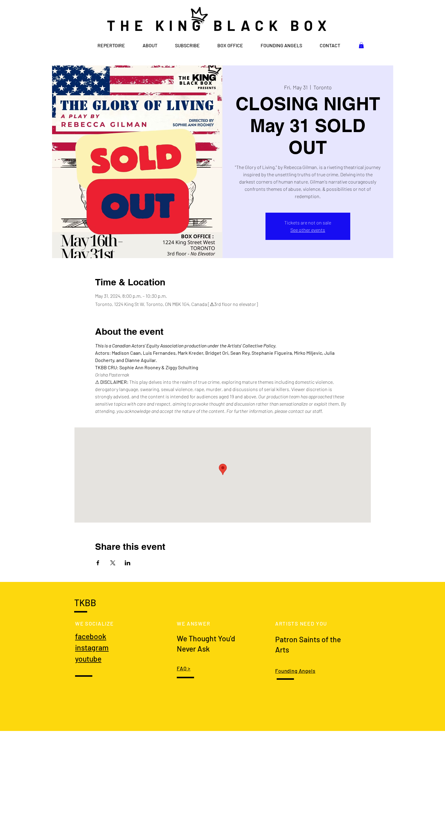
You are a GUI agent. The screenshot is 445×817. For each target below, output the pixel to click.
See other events (307, 230)
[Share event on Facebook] (98, 562)
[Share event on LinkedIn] (127, 562)
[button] (361, 45)
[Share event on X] (113, 562)
